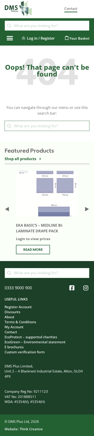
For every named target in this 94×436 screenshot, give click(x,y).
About (9, 317)
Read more (33, 250)
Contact (11, 332)
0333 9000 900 (18, 287)
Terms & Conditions (20, 322)
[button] (10, 38)
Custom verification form (25, 352)
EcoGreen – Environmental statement (35, 342)
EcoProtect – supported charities (31, 337)
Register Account (18, 307)
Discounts (12, 312)
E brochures (14, 347)
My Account (14, 327)
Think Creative (31, 429)
